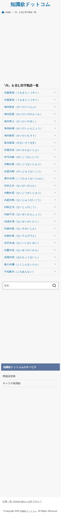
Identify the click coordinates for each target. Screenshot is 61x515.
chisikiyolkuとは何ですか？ (27, 501)
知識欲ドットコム (30, 4)
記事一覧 (7, 501)
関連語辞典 (9, 376)
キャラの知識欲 (12, 383)
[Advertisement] (30, 48)
